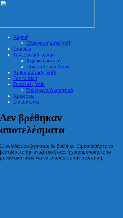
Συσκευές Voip (29, 84)
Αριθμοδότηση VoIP (34, 72)
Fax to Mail (25, 78)
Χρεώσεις (23, 96)
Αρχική (21, 37)
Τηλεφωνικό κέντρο (34, 55)
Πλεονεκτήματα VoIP (49, 43)
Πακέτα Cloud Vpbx (48, 66)
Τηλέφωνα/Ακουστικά (49, 90)
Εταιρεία (22, 49)
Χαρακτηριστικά (43, 60)
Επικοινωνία (26, 102)
